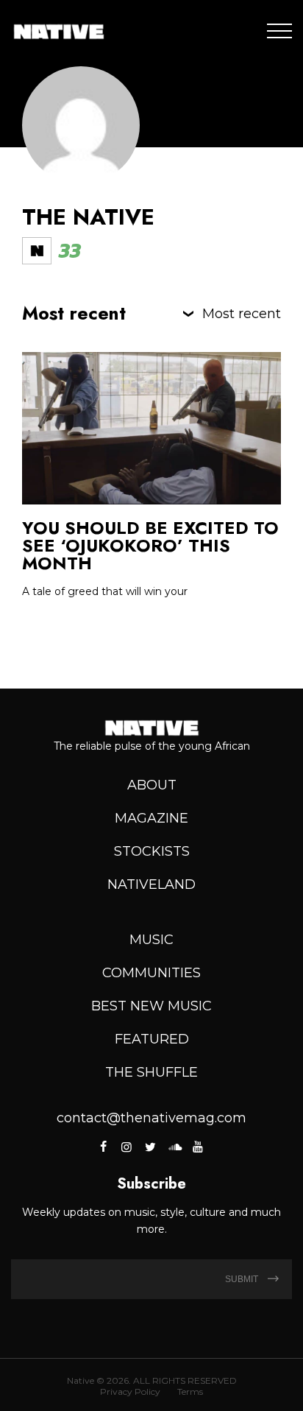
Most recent (241, 313)
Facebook (104, 1147)
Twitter (150, 1147)
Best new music (151, 1006)
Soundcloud (173, 1147)
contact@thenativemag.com (151, 1118)
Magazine (151, 818)
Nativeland (151, 884)
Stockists (152, 851)
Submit (242, 1279)
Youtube (198, 1147)
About (152, 785)
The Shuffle (151, 1072)
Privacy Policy (130, 1391)
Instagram (126, 1147)
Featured (152, 1039)
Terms (190, 1391)
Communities (151, 973)
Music (151, 940)
